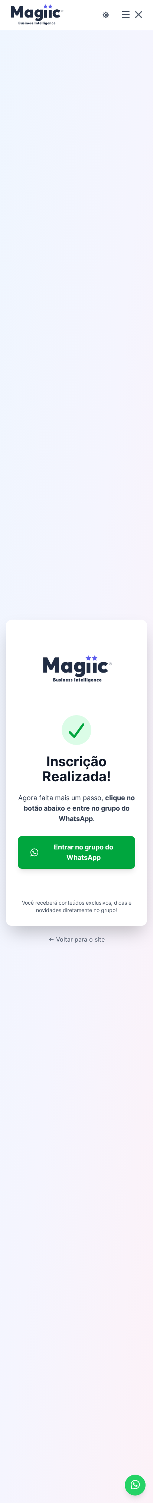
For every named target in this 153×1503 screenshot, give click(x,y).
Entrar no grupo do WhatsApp (83, 852)
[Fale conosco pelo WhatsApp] (135, 1485)
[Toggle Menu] (132, 15)
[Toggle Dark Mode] (106, 14)
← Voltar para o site (77, 939)
